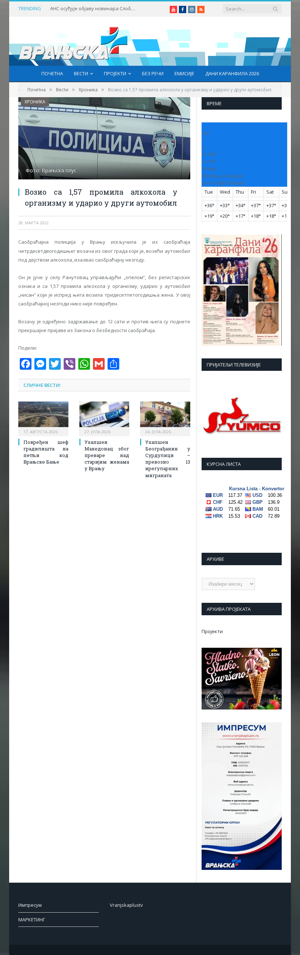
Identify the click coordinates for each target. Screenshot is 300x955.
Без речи (153, 73)
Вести (81, 73)
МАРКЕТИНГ (31, 919)
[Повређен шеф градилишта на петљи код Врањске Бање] (43, 418)
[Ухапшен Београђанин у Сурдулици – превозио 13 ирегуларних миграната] (165, 418)
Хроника (35, 102)
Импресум (30, 905)
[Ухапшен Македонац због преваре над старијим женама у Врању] (104, 418)
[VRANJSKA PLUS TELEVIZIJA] (73, 41)
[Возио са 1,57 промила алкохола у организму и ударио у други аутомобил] (104, 139)
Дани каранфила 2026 (232, 73)
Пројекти (115, 73)
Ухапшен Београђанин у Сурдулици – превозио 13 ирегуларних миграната (167, 459)
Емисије (184, 73)
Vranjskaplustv (126, 905)
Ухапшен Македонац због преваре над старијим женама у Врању (107, 455)
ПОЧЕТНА (52, 73)
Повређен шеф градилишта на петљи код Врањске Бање (45, 452)
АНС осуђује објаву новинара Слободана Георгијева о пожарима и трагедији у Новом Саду (94, 8)
